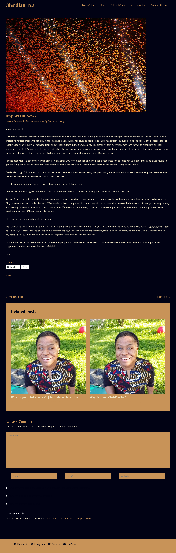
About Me (142, 5)
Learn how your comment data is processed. (68, 518)
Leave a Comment (15, 121)
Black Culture (89, 5)
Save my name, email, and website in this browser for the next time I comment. (49, 487)
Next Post (163, 297)
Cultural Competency (121, 5)
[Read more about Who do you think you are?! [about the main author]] (48, 355)
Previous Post (14, 297)
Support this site (159, 5)
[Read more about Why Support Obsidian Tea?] (127, 355)
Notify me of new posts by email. (24, 503)
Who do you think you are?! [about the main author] (45, 397)
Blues (103, 5)
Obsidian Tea (20, 5)
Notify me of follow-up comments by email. (30, 495)
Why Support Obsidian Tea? (108, 397)
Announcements (34, 121)
